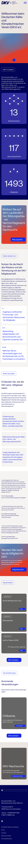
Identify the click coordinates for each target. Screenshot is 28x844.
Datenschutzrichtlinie (6, 835)
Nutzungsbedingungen (6, 838)
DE (4, 830)
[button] (25, 3)
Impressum (3, 832)
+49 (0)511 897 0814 (13, 813)
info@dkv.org (10, 815)
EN (2, 830)
